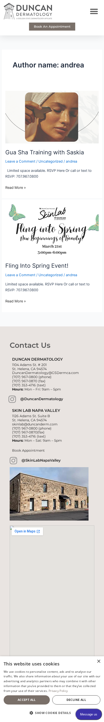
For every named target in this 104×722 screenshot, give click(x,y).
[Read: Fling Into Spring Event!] (51, 230)
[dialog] (52, 689)
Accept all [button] (27, 700)
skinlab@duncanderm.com (35, 424)
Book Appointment (28, 450)
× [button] (98, 661)
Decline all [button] (76, 700)
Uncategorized (50, 161)
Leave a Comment (20, 161)
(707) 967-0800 (24, 377)
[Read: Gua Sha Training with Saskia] (51, 117)
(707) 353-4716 (24, 385)
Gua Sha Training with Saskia (44, 152)
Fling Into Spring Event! (36, 265)
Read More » (15, 187)
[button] (94, 11)
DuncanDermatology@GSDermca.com (45, 373)
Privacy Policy (58, 691)
